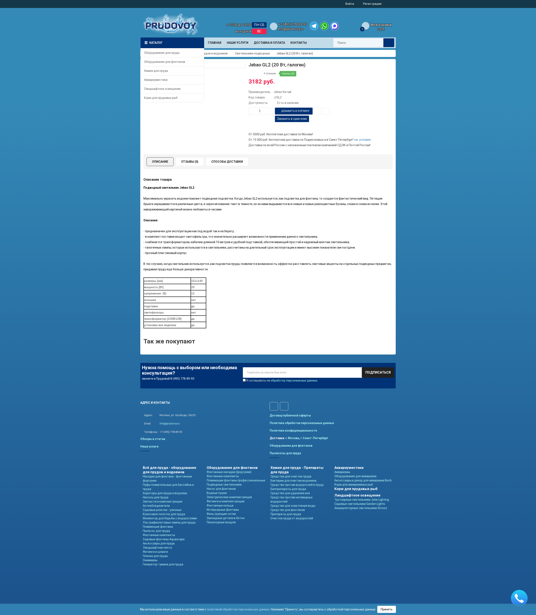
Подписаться (378, 372)
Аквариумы (342, 472)
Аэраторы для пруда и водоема (165, 493)
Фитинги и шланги (155, 551)
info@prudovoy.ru (290, 29)
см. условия (362, 139)
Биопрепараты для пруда (288, 489)
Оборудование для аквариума (355, 476)
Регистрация (372, 3)
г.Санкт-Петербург (314, 438)
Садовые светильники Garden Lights (359, 503)
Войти (349, 3)
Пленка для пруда (155, 556)
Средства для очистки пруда (291, 476)
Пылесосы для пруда (285, 453)
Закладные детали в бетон (226, 518)
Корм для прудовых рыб (356, 489)
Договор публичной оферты (290, 415)
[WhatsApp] (324, 26)
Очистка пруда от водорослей (292, 518)
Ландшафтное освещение (357, 495)
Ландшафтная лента (157, 547)
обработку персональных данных (294, 380)
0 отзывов (270, 73)
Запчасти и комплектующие (162, 501)
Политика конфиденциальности (293, 430)
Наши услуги (149, 446)
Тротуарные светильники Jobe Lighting (361, 499)
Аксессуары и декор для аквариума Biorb (363, 480)
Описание (160, 161)
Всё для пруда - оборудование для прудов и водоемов (169, 469)
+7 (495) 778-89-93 (292, 24)
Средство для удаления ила (290, 493)
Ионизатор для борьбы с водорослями (170, 518)
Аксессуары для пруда (159, 543)
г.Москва (292, 438)
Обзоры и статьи (152, 439)
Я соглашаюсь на (281, 380)
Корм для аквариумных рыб (353, 484)
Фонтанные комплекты (159, 535)
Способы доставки (227, 161)
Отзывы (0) (189, 161)
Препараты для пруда (286, 514)
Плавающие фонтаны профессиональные (236, 480)
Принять (387, 609)
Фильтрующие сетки (221, 514)
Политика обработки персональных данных (302, 423)
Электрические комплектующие (229, 497)
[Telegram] (314, 26)
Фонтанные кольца (220, 505)
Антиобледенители (156, 505)
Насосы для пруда (155, 497)
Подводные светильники (224, 484)
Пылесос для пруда (156, 530)
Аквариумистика (348, 467)
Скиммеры (150, 560)
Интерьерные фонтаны (223, 509)
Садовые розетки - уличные (162, 510)
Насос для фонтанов (221, 488)
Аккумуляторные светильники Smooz (360, 508)
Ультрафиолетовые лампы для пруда (169, 522)
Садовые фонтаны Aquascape (164, 539)
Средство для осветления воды (293, 505)
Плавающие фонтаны (158, 526)
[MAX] (334, 26)
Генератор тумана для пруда (163, 564)
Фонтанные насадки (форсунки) (229, 472)
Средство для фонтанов (288, 510)
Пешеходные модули (221, 522)
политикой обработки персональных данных (238, 609)
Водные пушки (217, 493)
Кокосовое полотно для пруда (164, 514)
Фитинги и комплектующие (226, 501)
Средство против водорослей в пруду (297, 484)
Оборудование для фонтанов (291, 445)
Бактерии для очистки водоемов (293, 480)
